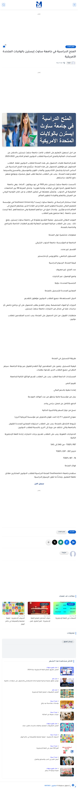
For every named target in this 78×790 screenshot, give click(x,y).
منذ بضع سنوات (51, 667)
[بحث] (3, 4)
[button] (66, 542)
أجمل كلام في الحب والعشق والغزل (46, 759)
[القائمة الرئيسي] (74, 4)
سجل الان (39, 484)
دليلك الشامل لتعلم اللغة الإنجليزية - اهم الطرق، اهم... (39, 619)
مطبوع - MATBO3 (50, 786)
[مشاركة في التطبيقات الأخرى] (48, 542)
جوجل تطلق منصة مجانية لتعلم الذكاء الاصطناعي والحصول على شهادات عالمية (31, 681)
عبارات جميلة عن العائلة (50, 715)
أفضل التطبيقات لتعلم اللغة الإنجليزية (45, 692)
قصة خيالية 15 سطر (52, 771)
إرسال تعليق (68, 642)
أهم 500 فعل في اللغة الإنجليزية (48, 748)
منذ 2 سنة (53, 701)
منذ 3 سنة (53, 735)
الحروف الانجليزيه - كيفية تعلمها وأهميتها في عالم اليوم (15, 621)
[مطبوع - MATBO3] (39, 4)
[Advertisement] (39, 29)
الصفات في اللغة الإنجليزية (66, 618)
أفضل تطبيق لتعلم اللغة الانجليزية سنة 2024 (43, 670)
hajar (69, 63)
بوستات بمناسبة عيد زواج (50, 703)
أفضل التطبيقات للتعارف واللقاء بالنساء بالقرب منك (40, 726)
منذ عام (54, 679)
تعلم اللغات (70, 46)
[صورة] (67, 671)
